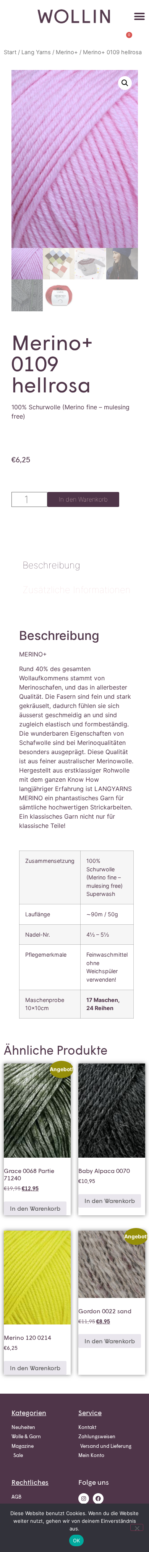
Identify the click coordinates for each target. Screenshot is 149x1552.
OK (76, 1540)
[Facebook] (98, 1498)
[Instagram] (83, 1498)
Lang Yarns (36, 52)
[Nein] (136, 1527)
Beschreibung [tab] (51, 565)
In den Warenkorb (83, 499)
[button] (139, 16)
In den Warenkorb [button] (35, 1208)
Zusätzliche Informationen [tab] (77, 589)
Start (10, 52)
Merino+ (67, 52)
